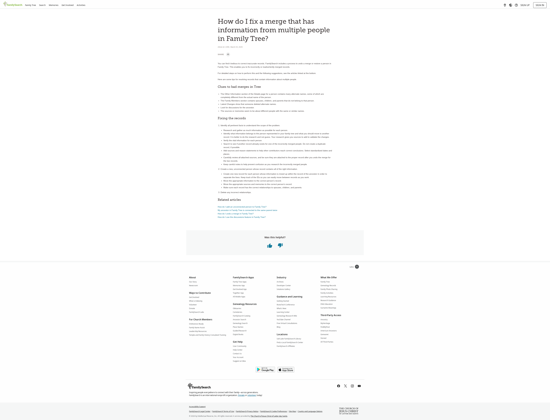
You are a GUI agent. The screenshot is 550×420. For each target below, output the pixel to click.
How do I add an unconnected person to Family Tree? (242, 207)
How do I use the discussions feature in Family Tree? (242, 217)
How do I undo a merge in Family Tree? (236, 214)
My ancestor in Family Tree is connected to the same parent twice (247, 210)
